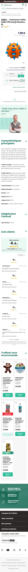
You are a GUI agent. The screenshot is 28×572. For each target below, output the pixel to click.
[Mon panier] (25, 5)
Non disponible (20, 73)
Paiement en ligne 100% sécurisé (19, 87)
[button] (23, 63)
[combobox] (14, 8)
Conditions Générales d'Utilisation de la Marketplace (13, 562)
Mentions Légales (22, 565)
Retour (4, 12)
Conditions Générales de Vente (13, 559)
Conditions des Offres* (13, 568)
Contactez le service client (9, 535)
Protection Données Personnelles (8, 565)
